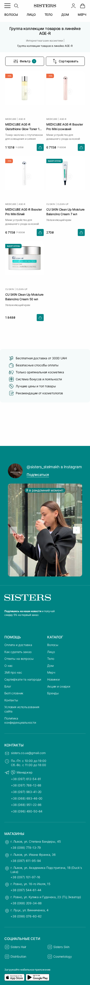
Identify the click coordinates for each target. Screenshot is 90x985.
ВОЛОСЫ (11, 14)
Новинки (53, 679)
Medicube (10, 119)
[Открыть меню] (7, 6)
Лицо (51, 652)
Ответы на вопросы (19, 658)
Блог (7, 686)
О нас (8, 665)
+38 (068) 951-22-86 (26, 805)
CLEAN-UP (62, 204)
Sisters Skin (61, 947)
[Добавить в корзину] (40, 147)
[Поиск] (16, 6)
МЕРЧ (82, 14)
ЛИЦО (31, 14)
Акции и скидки (58, 686)
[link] (83, 6)
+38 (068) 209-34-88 (26, 903)
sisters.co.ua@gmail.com (28, 753)
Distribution (18, 956)
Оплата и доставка (18, 645)
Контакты (11, 700)
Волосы (52, 645)
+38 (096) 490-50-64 (26, 811)
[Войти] (73, 6)
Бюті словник (13, 693)
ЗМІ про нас (13, 672)
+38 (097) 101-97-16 (25, 877)
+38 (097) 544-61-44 (25, 890)
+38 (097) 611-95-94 (25, 861)
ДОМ (65, 14)
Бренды (53, 693)
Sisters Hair (18, 947)
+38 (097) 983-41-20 (26, 792)
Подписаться (38, 474)
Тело (50, 658)
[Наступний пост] (76, 530)
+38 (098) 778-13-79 (25, 847)
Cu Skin (50, 204)
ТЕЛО (49, 14)
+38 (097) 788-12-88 (26, 785)
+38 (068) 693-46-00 (26, 798)
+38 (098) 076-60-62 (26, 916)
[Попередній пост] (13, 530)
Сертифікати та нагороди (22, 679)
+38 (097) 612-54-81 (26, 779)
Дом (50, 665)
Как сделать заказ (17, 652)
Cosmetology (62, 956)
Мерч (51, 672)
